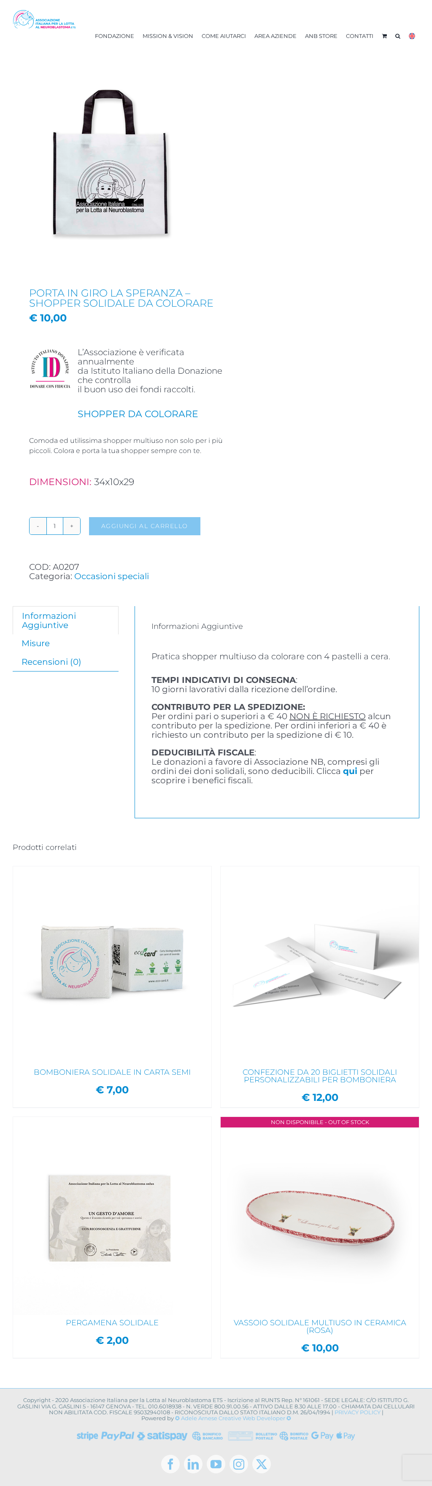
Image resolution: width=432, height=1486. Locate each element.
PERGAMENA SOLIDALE (112, 1322)
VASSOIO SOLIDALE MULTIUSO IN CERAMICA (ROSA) (320, 1326)
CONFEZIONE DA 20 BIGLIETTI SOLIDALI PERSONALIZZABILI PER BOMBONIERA (320, 1076)
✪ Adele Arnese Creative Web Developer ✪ (233, 1418)
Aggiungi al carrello (144, 526)
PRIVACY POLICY (358, 1412)
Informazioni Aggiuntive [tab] (49, 620)
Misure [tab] (36, 643)
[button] (397, 36)
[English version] (412, 36)
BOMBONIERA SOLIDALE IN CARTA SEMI (112, 1072)
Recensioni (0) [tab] (51, 662)
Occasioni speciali (111, 576)
